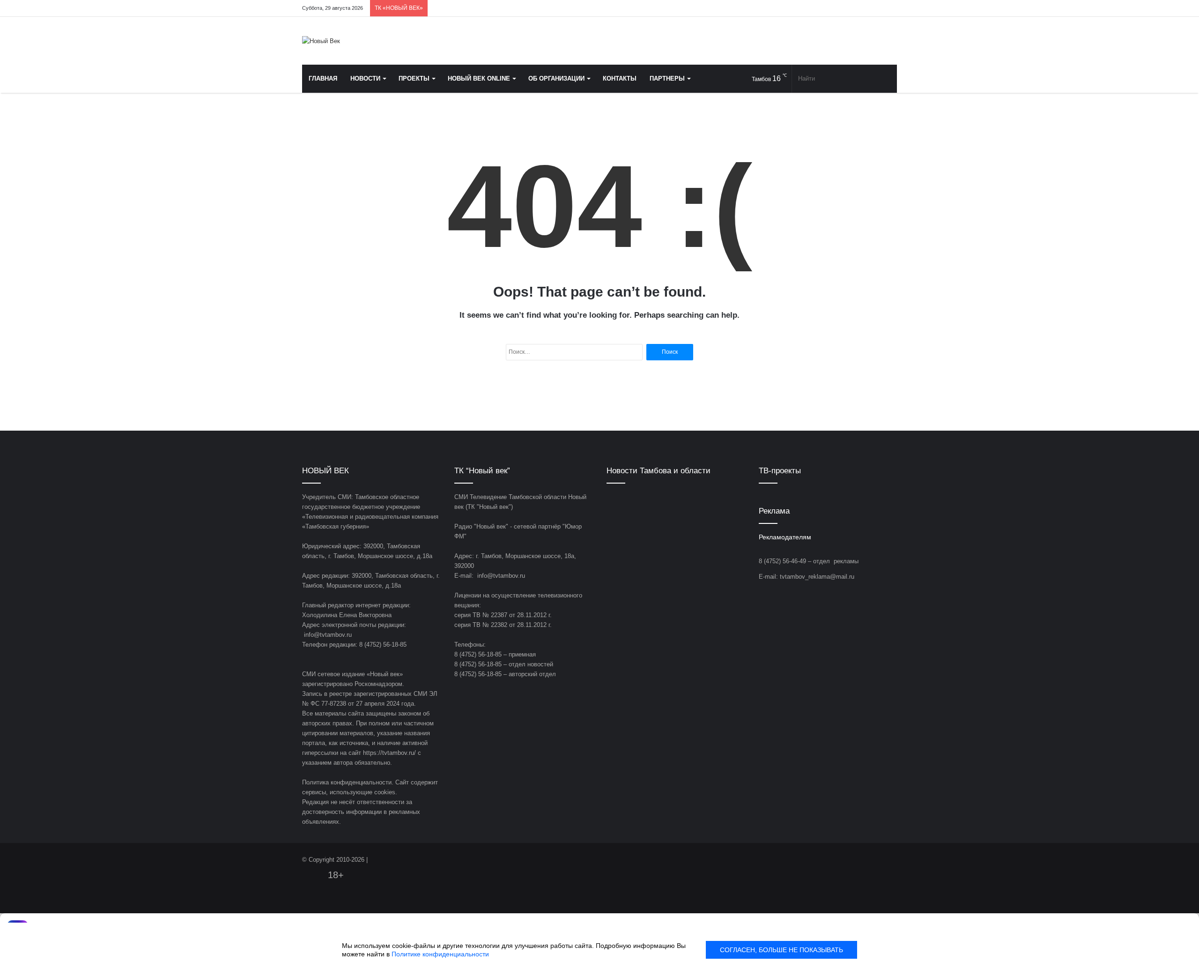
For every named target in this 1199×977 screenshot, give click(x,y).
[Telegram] (862, 8)
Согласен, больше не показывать (781, 950)
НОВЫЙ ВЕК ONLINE (479, 78)
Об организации (556, 78)
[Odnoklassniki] (848, 8)
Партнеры (667, 78)
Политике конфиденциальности (440, 954)
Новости (365, 78)
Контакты (620, 78)
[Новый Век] (321, 41)
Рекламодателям (785, 537)
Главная (323, 78)
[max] (876, 8)
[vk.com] (834, 8)
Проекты (414, 78)
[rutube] (890, 8)
